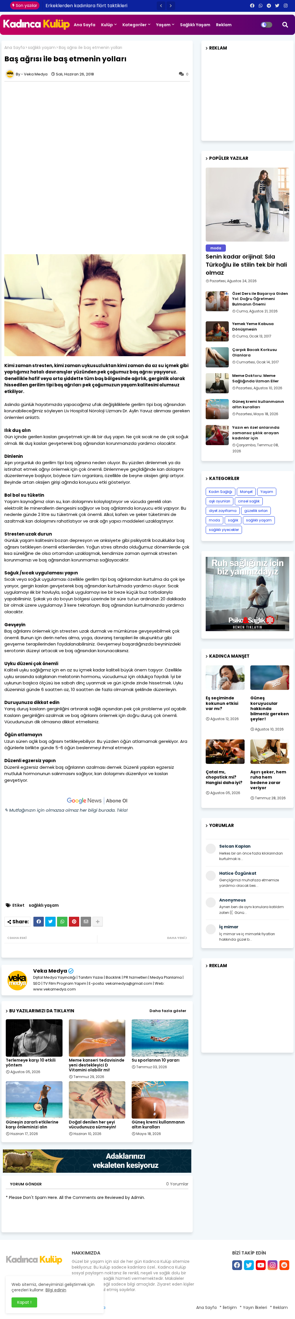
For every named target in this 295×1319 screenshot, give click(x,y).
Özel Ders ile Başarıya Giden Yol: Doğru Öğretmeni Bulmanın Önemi (260, 299)
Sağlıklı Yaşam (195, 25)
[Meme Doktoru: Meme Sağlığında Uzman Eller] (217, 383)
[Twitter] (50, 922)
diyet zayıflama (223, 510)
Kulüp (107, 25)
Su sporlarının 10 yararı (155, 1060)
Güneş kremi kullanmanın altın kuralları (158, 1125)
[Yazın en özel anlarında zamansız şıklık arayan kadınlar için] (217, 435)
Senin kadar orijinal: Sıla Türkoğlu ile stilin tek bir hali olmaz (246, 265)
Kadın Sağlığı (220, 491)
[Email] (86, 922)
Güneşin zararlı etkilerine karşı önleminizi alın (32, 1125)
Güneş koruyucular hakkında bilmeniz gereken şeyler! (269, 708)
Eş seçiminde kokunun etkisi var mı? (222, 703)
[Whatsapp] (62, 922)
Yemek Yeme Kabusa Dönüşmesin (253, 326)
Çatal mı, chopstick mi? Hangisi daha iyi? (224, 777)
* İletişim (228, 1307)
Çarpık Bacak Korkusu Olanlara (254, 352)
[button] (161, 5)
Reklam (224, 25)
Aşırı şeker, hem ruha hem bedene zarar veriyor (268, 779)
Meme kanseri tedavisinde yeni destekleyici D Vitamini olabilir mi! (96, 1065)
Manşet (246, 491)
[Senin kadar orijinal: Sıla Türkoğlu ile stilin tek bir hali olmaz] (247, 205)
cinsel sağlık (249, 501)
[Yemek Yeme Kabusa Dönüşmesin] (217, 331)
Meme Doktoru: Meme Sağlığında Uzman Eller (255, 378)
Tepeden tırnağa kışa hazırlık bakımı (87, 5)
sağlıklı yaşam (42, 47)
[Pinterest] (74, 922)
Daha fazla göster (168, 1011)
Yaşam (163, 25)
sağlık (233, 520)
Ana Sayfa (84, 25)
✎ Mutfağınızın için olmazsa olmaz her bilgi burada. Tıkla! (66, 810)
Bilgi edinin (56, 1290)
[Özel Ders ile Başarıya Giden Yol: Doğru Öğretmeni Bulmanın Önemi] (217, 301)
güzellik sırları (256, 510)
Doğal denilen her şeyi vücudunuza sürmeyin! (92, 1125)
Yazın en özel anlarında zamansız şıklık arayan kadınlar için (255, 433)
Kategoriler (134, 25)
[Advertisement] (97, 124)
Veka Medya (50, 970)
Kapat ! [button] (24, 1302)
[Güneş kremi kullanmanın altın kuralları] (217, 409)
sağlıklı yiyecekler (224, 529)
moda (214, 520)
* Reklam (279, 1307)
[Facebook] (38, 922)
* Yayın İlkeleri (253, 1307)
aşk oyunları (219, 501)
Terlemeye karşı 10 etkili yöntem (31, 1063)
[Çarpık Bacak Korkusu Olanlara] (217, 357)
